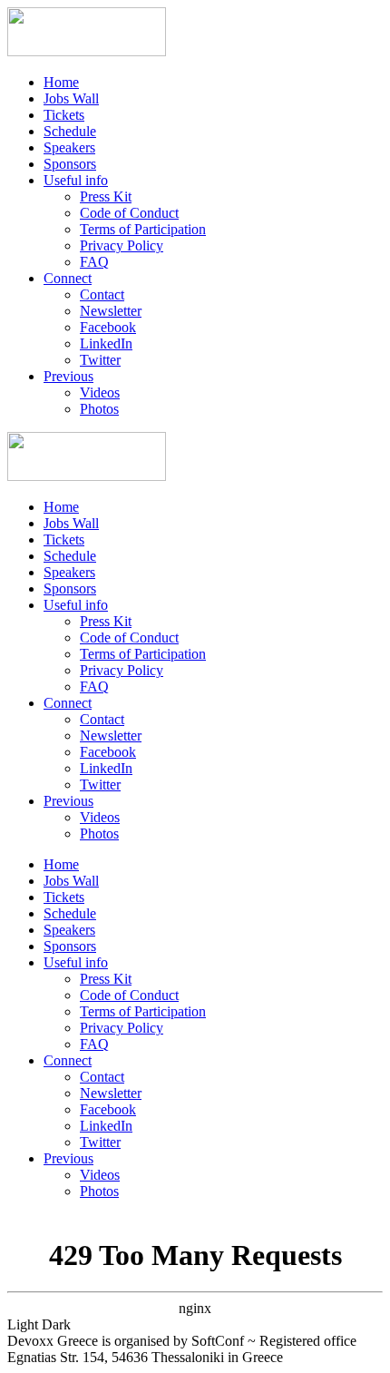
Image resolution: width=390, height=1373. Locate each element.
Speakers (69, 147)
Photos (99, 409)
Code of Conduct (129, 213)
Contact (102, 294)
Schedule (70, 131)
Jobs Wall (71, 98)
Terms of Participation (143, 229)
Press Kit (106, 196)
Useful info (76, 180)
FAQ (94, 262)
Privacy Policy (121, 245)
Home (61, 82)
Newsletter (110, 311)
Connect (68, 278)
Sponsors (70, 164)
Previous (68, 376)
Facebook (108, 327)
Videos (100, 392)
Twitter (100, 360)
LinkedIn (106, 343)
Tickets (64, 115)
